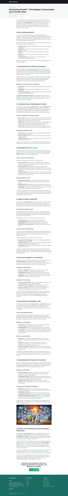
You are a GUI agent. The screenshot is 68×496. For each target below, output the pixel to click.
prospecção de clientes (31, 69)
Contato (27, 485)
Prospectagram (28, 76)
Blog (27, 483)
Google (19, 341)
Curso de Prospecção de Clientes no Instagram (36, 451)
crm (25, 388)
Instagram (43, 69)
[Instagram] (12, 489)
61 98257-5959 (47, 484)
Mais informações (34, 469)
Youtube (27, 481)
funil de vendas (32, 148)
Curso (27, 479)
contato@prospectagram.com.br (50, 486)
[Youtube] (10, 489)
